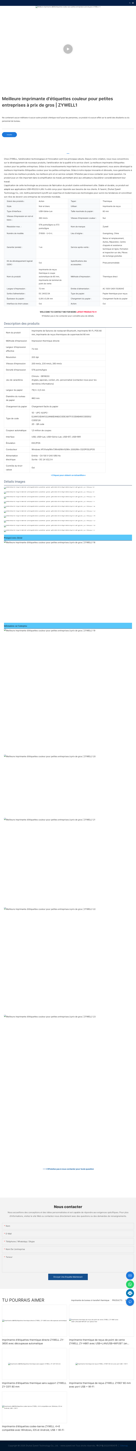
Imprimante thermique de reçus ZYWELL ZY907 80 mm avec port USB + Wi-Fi (100, 1385)
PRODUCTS (117, 1300)
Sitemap (124, 1445)
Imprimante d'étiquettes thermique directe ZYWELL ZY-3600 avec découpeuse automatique (33, 1341)
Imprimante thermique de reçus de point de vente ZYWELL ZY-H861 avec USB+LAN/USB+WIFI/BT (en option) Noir (98, 1341)
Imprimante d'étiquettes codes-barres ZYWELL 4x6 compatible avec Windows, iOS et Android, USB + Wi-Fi (33, 1428)
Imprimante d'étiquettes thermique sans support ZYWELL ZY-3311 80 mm (34, 1385)
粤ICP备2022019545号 (107, 1445)
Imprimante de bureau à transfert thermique (90, 1300)
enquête (9, 134)
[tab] (68, 152)
